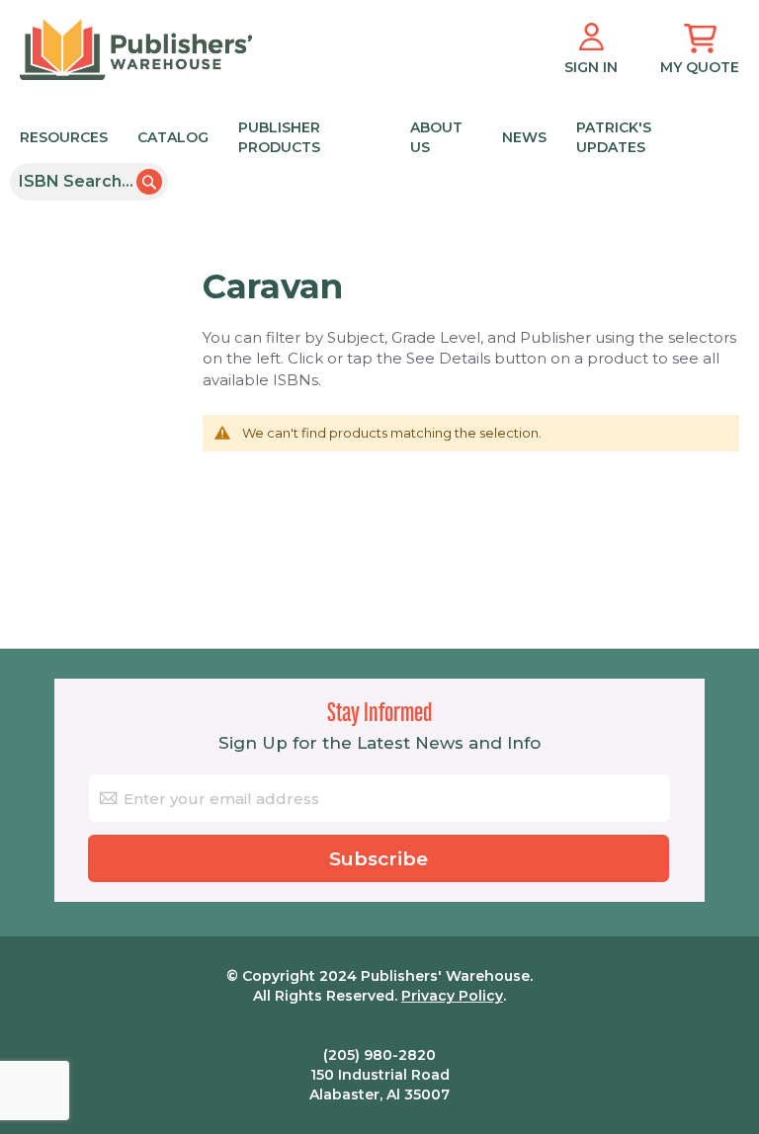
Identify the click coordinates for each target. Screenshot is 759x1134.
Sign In (591, 67)
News (524, 137)
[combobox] (89, 182)
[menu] (369, 136)
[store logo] (136, 49)
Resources (64, 137)
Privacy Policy (452, 996)
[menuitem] (365, 136)
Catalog (173, 137)
